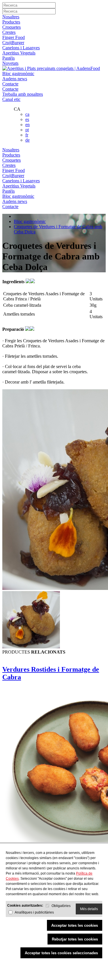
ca (27, 114)
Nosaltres (10, 16)
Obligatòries (61, 906)
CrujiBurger (13, 42)
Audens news (14, 78)
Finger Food (13, 37)
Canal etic (11, 99)
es (27, 119)
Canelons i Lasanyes (21, 47)
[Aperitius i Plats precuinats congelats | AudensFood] (51, 68)
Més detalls (89, 909)
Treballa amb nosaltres (22, 94)
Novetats (10, 63)
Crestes (9, 32)
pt (27, 129)
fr (26, 134)
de (27, 140)
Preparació (13, 329)
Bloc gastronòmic (18, 73)
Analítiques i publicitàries (34, 912)
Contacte (10, 83)
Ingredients (14, 281)
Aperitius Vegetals (18, 52)
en (27, 124)
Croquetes (11, 27)
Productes (11, 21)
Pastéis (8, 58)
